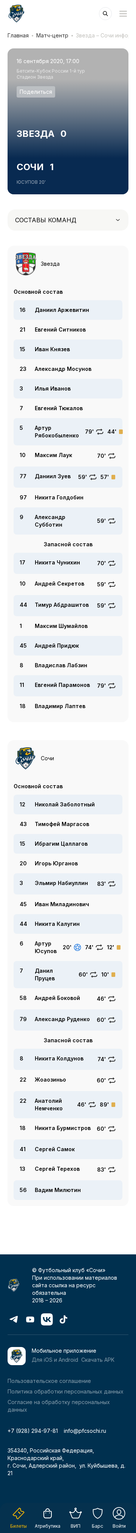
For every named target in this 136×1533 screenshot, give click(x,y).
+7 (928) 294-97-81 (33, 1431)
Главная (18, 35)
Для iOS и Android (55, 1359)
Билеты (18, 1526)
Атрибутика (47, 1526)
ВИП (75, 1526)
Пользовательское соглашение (49, 1381)
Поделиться (36, 91)
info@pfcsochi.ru (85, 1431)
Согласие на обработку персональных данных (59, 1406)
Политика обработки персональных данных (66, 1391)
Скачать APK (97, 1359)
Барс (97, 1526)
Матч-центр (52, 35)
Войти (119, 1526)
